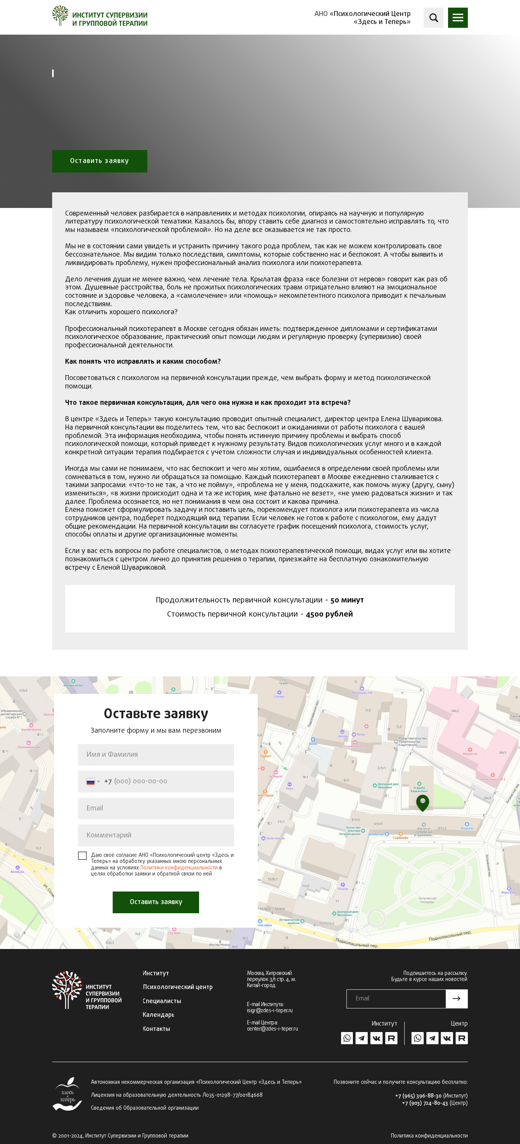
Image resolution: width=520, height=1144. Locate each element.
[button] (458, 17)
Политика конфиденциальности (429, 1136)
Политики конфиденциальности (179, 868)
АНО (362, 18)
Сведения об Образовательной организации (145, 1108)
